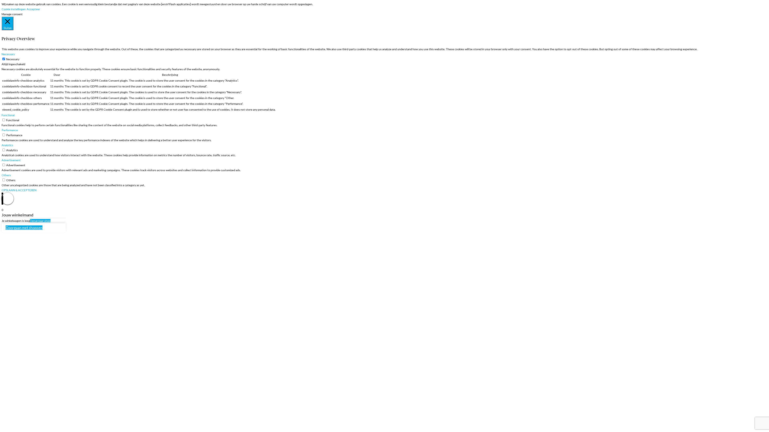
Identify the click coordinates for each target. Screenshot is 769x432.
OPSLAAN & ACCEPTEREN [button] (19, 190)
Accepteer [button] (33, 9)
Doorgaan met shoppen (24, 227)
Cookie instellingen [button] (14, 9)
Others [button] (6, 175)
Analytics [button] (7, 145)
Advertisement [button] (11, 160)
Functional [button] (8, 115)
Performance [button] (10, 130)
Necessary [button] (8, 54)
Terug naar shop (40, 220)
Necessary (12, 59)
